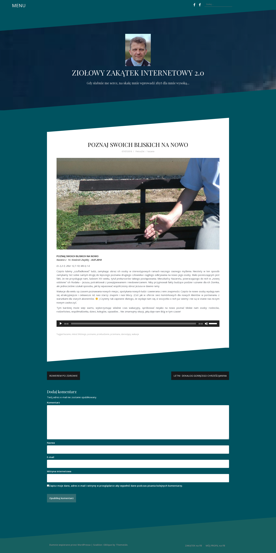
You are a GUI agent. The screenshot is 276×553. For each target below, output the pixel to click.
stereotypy (126, 334)
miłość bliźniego (79, 334)
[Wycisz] (206, 323)
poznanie (91, 334)
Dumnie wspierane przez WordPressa (70, 544)
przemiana (115, 334)
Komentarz (53, 402)
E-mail (50, 457)
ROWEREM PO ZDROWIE (63, 375)
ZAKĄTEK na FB (193, 545)
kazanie (151, 151)
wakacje (135, 334)
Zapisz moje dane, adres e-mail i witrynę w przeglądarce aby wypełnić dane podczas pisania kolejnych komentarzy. (116, 485)
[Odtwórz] (60, 323)
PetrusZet (140, 151)
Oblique (107, 544)
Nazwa (51, 442)
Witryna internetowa (59, 471)
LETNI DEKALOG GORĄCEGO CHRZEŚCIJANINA (200, 375)
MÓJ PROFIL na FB (215, 545)
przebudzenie (103, 334)
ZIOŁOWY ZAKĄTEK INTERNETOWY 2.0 (138, 72)
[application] (138, 323)
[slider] (213, 323)
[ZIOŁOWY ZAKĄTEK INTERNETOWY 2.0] (138, 51)
